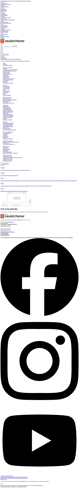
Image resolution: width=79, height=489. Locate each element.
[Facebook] (39, 315)
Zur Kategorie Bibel (7, 95)
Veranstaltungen (3, 170)
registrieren (4, 58)
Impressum (25, 478)
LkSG (5, 475)
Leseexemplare (18, 185)
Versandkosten (9, 180)
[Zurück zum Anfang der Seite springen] (1, 484)
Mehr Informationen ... (38, 485)
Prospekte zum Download (12, 170)
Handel (2, 183)
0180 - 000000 (17, 219)
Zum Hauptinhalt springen (5, 1)
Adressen (14, 59)
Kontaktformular (10, 222)
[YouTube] (39, 474)
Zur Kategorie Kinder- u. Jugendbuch (10, 153)
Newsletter (19, 170)
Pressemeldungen (4, 191)
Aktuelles (2, 167)
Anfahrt (56, 180)
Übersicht (2, 59)
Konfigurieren (13, 486)
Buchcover (26, 191)
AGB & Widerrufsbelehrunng (17, 478)
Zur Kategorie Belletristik (8, 138)
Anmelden (2, 57)
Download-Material (62, 180)
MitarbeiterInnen (8, 175)
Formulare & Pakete (40, 185)
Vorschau (23, 185)
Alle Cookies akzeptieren (21, 486)
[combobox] (6, 46)
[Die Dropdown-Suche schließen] (16, 46)
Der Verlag (2, 175)
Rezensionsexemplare (15, 191)
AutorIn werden (37, 180)
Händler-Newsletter (11, 185)
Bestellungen (18, 59)
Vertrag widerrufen (4, 223)
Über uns (2, 173)
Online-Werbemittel (47, 185)
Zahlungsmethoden (15, 180)
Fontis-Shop (70, 237)
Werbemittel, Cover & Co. (30, 185)
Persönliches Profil (8, 59)
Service (2, 178)
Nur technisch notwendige (5, 486)
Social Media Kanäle (26, 170)
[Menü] (1, 44)
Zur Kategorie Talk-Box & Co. (9, 144)
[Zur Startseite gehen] (12, 42)
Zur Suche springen (15, 1)
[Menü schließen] (3, 84)
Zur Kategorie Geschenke (8, 83)
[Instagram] (39, 405)
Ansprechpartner (3, 185)
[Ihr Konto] (1, 52)
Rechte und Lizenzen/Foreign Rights (48, 180)
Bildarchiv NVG (3, 479)
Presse (2, 188)
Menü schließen (5, 54)
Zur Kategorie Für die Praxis (8, 103)
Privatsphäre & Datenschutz (6, 478)
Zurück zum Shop (4, 214)
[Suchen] (13, 46)
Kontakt (9, 191)
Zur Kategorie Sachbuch (8, 65)
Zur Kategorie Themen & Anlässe (9, 129)
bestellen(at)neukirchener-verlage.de (7, 232)
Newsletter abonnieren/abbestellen (20, 477)
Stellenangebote (15, 175)
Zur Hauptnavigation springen (25, 1)
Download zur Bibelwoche (71, 180)
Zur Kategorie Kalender (7, 119)
